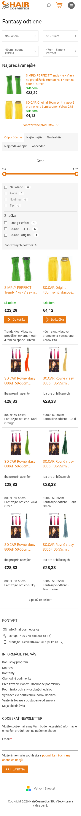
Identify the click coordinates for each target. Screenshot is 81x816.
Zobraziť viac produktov (38, 125)
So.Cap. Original (23, 235)
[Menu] (71, 5)
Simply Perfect (22, 223)
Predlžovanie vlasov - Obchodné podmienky (31, 684)
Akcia (16, 193)
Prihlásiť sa (15, 769)
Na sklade (19, 187)
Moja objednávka (13, 705)
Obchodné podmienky (16, 678)
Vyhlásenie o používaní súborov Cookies (29, 695)
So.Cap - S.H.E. (23, 229)
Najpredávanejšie (15, 146)
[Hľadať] (48, 5)
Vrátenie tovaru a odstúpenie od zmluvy (28, 700)
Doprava (8, 667)
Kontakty (8, 673)
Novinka (18, 199)
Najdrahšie (54, 137)
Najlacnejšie (34, 137)
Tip (14, 205)
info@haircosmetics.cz (24, 629)
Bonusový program (15, 662)
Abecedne (38, 146)
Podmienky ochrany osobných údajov (27, 689)
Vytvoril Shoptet (44, 788)
